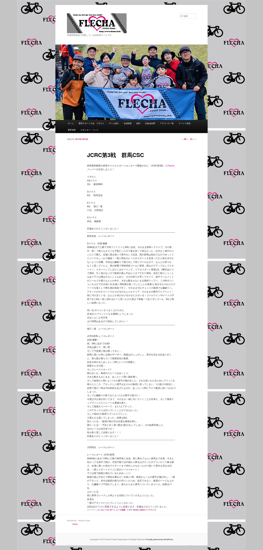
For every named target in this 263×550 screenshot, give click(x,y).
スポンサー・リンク (89, 129)
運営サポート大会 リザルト (91, 123)
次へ (193, 139)
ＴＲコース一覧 (167, 123)
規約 (138, 123)
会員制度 (128, 123)
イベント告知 (184, 123)
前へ (185, 139)
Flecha (75, 524)
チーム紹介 (114, 123)
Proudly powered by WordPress (159, 539)
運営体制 (72, 129)
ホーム (71, 123)
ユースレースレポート (106, 509)
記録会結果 (150, 123)
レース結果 (120, 509)
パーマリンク (150, 509)
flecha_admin (139, 509)
